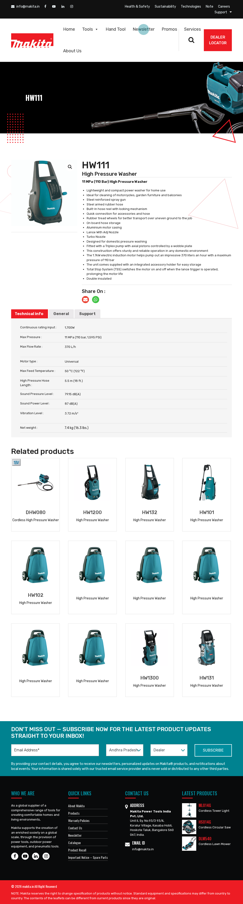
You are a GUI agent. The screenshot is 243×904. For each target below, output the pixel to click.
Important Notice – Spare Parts (88, 857)
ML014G (205, 805)
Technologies (191, 7)
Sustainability (165, 7)
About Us (72, 50)
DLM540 (205, 838)
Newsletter (143, 29)
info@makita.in (28, 7)
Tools (87, 29)
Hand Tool (116, 29)
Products (73, 813)
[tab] (29, 313)
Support (221, 12)
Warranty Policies (78, 820)
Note (209, 7)
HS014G (205, 822)
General (61, 313)
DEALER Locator (218, 40)
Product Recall (77, 849)
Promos (169, 29)
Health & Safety (137, 7)
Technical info (29, 313)
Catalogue (74, 842)
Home (69, 29)
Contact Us (75, 827)
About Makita (76, 805)
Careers (224, 7)
